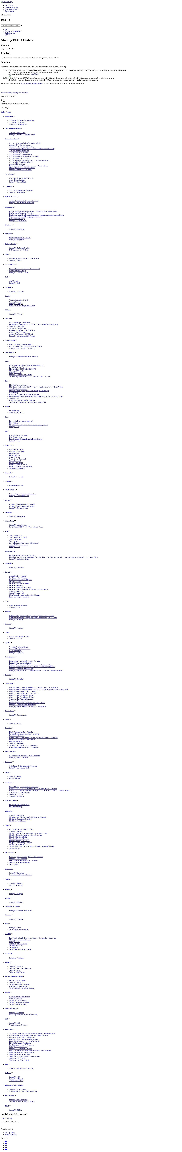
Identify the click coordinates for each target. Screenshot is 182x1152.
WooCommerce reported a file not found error (24, 1056)
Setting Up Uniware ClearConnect (20, 911)
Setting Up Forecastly (16, 477)
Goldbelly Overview (16, 485)
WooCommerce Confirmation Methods (22, 1052)
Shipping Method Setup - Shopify (20, 843)
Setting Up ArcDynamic (17, 192)
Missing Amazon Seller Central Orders (22, 168)
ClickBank (8, 287)
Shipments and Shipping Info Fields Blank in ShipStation (28, 817)
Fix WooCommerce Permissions (20, 1043)
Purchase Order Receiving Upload (20, 466)
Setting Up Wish (14, 1023)
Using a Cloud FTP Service (18, 332)
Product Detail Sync (16, 463)
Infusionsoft (8, 512)
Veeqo (7, 923)
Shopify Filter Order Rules (18, 837)
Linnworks (8, 563)
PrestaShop (8, 728)
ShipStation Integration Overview (20, 819)
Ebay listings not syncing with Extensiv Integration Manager (29, 391)
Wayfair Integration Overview (19, 1002)
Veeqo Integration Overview (18, 929)
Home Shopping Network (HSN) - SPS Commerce (26, 857)
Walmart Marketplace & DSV (14, 976)
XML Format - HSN (16, 1081)
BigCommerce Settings (17, 219)
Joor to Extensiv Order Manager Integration (23, 543)
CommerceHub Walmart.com (19, 701)
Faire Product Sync (15, 437)
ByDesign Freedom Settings (18, 250)
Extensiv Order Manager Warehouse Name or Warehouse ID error (31, 665)
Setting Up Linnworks (16, 567)
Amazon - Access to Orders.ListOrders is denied (25, 143)
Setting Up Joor (14, 547)
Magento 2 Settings (15, 585)
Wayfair (7, 992)
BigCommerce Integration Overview (21, 213)
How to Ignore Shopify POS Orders (21, 829)
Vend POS (8, 934)
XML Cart (8, 1073)
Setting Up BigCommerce (18, 221)
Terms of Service (10, 1134)
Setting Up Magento (16, 591)
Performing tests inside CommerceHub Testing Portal (27, 703)
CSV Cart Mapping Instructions (19, 323)
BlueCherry (8, 225)
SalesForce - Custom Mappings (19, 792)
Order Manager (10, 657)
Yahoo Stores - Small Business (14, 1085)
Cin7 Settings (13, 281)
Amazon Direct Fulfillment (13, 128)
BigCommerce (9, 207)
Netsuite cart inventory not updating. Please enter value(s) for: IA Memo (33, 618)
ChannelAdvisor (10, 264)
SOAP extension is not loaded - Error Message (24, 595)
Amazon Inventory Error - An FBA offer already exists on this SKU (31, 149)
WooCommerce (9, 1029)
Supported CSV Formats (17, 328)
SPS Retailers (13, 864)
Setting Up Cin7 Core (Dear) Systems (21, 348)
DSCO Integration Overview (19, 367)
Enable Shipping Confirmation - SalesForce (23, 787)
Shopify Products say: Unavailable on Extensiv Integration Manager (31, 846)
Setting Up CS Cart (15, 314)
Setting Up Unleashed (16, 919)
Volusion (7, 962)
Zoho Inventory (9, 1095)
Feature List (8, 445)
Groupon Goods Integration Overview (22, 506)
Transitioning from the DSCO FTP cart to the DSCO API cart (29, 376)
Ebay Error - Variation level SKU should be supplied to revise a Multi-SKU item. (36, 387)
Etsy (6, 417)
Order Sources (10, 33)
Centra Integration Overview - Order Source (24, 258)
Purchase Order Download (18, 465)
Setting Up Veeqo (15, 928)
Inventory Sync (14, 453)
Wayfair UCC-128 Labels (17, 1004)
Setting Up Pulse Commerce (18, 757)
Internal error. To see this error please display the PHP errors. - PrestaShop (33, 738)
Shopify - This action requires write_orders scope (25, 835)
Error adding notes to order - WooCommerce (24, 1041)
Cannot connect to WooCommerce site (22, 1037)
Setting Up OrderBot (16, 679)
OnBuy (7, 632)
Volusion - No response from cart (20, 968)
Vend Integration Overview (18, 944)
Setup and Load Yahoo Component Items (23, 1091)
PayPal (7, 719)
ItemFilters (34, 74)
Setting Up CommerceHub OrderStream (22, 705)
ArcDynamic (9, 186)
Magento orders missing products (20, 587)
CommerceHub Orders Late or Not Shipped (23, 693)
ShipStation (8, 811)
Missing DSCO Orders (17, 371)
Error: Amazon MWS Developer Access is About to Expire (29, 166)
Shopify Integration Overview (19, 839)
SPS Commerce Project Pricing (19, 862)
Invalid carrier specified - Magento (20, 580)
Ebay (6, 381)
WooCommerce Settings (17, 1058)
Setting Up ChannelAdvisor (18, 273)
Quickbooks (8, 762)
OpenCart (8, 643)
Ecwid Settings (14, 410)
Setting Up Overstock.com (18, 715)
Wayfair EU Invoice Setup (18, 1000)
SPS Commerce (9, 852)
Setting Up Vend (14, 942)
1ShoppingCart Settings (17, 122)
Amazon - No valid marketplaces (20, 145)
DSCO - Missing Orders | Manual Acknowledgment (26, 365)
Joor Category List (15, 535)
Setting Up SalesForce (16, 796)
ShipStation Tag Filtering (17, 821)
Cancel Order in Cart (16, 449)
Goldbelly (8, 481)
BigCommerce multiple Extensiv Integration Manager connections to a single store (36, 215)
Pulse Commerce (10, 751)
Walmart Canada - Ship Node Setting (21, 988)
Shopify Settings (14, 848)
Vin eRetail (8, 953)
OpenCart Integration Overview (19, 649)
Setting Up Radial (15, 776)
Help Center (9, 5)
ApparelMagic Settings (17, 180)
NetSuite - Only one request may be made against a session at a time (31, 616)
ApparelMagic (9, 174)
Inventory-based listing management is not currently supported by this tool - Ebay (36, 396)
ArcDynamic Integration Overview (21, 190)
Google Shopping (10, 489)
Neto (6, 601)
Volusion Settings (15, 970)
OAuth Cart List (14, 457)
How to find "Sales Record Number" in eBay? (24, 394)
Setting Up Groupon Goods (18, 508)
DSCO (7, 35)
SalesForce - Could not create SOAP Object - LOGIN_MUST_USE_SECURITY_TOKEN (40, 791)
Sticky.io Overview (15, 885)
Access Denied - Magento (18, 576)
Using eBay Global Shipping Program (22, 400)
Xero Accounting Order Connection (21, 1068)
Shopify (7, 825)
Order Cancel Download (17, 459)
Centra (7, 254)
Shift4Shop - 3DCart (11, 800)
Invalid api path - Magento (18, 578)
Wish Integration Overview (18, 1025)
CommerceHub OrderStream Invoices (21, 695)
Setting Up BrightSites (16, 239)
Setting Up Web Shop (16, 1013)
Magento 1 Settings (15, 582)
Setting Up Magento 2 (16, 593)
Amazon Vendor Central (17, 133)
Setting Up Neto (14, 607)
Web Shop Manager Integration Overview (23, 1015)
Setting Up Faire (14, 441)
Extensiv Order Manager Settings (20, 663)
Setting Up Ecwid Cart (16, 412)
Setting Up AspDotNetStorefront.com (21, 203)
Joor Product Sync (15, 539)
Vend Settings (13, 947)
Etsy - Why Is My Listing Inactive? (21, 421)
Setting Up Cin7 (14, 283)
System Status (9, 11)
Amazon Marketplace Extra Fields (20, 154)
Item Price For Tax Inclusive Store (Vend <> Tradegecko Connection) (32, 938)
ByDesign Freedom (10, 244)
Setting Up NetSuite (16, 619)
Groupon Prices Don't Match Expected (22, 504)
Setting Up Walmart (15, 982)
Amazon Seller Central (12, 139)
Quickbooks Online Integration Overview (23, 766)
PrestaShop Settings (15, 741)
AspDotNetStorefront (11, 197)
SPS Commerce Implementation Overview (23, 860)
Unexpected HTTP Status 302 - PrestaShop (23, 747)
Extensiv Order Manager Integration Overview (24, 661)
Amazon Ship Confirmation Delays (21, 162)
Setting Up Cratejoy (16, 304)
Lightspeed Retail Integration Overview (22, 555)
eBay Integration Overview (18, 389)
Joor (6, 531)
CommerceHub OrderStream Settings (21, 697)
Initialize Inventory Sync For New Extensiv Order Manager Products (32, 667)
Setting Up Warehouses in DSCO (20, 375)
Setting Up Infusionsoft (17, 516)
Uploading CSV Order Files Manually (22, 330)
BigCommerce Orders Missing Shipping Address (25, 217)
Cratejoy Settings (15, 302)
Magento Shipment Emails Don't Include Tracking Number (29, 589)
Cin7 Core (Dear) (10, 340)
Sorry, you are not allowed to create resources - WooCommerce (30, 1051)
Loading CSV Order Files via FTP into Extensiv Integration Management (33, 324)
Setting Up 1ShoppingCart (18, 124)
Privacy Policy (10, 1133)
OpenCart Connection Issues (18, 647)
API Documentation (11, 7)
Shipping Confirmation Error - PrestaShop (23, 745)
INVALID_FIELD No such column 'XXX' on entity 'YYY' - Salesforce (33, 789)
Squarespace (9, 869)
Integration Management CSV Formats (22, 336)
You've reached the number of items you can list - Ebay (27, 402)
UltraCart (8, 898)
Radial (7, 772)
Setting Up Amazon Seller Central (20, 170)
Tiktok (7, 1106)
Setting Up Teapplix (16, 894)
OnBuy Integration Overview (19, 636)
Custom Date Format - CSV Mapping (21, 334)
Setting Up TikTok (15, 1110)
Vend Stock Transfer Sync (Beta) (20, 949)
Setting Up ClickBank (16, 291)
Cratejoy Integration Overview (19, 300)
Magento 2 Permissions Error (19, 583)
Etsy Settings (13, 423)
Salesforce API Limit (16, 794)
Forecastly (8, 473)
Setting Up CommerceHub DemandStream (23, 357)
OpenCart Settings (15, 651)
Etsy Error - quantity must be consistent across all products (28, 425)
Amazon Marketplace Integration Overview (23, 156)
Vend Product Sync (15, 945)
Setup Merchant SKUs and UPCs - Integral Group (26, 527)
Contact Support (6, 1118)
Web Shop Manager (11, 1008)
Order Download (15, 461)
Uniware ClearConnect (12, 906)
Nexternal (8, 624)
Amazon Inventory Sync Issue (19, 151)
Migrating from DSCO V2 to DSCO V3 (22, 369)
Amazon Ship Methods (17, 164)
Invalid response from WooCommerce (22, 1045)
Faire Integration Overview (18, 435)
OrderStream (9, 683)
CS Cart (7, 310)
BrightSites (8, 233)
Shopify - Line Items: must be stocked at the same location (28, 833)
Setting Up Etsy (14, 427)
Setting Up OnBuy (15, 638)
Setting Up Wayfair (15, 998)
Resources (5, 15)
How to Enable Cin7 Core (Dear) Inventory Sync (25, 346)
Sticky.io (7, 879)
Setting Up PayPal (15, 723)
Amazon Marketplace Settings (19, 158)
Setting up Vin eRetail (16, 958)
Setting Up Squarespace (17, 873)
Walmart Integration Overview (19, 984)
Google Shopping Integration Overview (22, 494)
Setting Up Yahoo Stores (17, 1089)
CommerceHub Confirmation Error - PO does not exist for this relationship (34, 687)
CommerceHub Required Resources (21, 699)
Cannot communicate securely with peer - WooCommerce (28, 1035)
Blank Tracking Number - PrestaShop (21, 732)
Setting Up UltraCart (16, 902)
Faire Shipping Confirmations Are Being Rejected (25, 439)
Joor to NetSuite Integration (18, 545)
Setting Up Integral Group (18, 525)
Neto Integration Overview (18, 605)
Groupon (7, 500)
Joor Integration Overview (18, 537)
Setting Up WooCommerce (18, 1047)
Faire (6, 431)
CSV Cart (8, 318)
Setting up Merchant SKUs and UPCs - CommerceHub (27, 706)
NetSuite (7, 611)
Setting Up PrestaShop (16, 743)
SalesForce (8, 782)
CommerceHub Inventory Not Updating (22, 691)
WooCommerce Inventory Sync (19, 1054)
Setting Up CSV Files (16, 326)
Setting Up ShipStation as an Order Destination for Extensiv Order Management (36, 670)
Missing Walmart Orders (17, 980)
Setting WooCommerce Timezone (20, 1049)
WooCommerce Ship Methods (19, 1060)
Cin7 (6, 277)
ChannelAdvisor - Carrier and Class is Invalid (24, 269)
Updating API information (18, 986)
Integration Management (13, 31)
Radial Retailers (14, 778)
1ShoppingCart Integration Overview (21, 120)
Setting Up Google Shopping (19, 496)
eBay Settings (13, 393)
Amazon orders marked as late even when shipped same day (29, 160)
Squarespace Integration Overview (20, 875)
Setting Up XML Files (16, 1079)
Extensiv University (11, 9)
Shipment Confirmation (17, 468)
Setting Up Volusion (16, 966)
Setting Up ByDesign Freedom (19, 248)
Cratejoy (7, 296)
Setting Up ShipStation (17, 815)
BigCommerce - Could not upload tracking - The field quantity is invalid (33, 211)
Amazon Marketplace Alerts (18, 152)
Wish (6, 1019)
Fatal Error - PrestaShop (17, 736)
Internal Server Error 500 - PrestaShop (22, 740)
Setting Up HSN (14, 1077)
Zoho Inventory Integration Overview (21, 1101)
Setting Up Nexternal (16, 628)
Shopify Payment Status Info (18, 844)
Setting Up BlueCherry (17, 229)
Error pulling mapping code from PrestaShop (24, 734)
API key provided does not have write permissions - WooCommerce (32, 1033)
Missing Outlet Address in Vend (19, 940)
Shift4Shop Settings (15, 807)
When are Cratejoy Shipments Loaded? (22, 306)
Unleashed (8, 915)
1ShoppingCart (9, 116)
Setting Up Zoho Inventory (18, 1100)
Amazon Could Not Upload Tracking (21, 147)
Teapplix (7, 889)
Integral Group (9, 521)
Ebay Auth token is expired (18, 385)
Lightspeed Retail (10, 551)
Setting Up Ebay (14, 398)
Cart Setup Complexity (17, 451)
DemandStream (9, 352)
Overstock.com (9, 711)
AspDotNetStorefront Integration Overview (23, 201)
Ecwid (7, 406)
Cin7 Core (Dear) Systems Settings (21, 344)
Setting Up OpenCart (16, 653)
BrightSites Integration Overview (20, 238)
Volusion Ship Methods (17, 972)
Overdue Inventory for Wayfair (19, 997)
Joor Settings (13, 541)
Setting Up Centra (15, 260)
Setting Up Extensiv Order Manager (21, 669)
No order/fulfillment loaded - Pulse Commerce (24, 756)
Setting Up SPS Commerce (18, 859)
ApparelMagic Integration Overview (21, 178)
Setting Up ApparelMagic (17, 182)
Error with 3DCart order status (19, 805)
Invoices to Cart (14, 455)
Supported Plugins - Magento (19, 597)
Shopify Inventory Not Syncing (19, 841)
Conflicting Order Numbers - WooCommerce (24, 1039)
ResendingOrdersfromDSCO (31, 83)
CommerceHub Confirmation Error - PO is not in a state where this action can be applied (38, 689)
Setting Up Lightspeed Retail (19, 559)
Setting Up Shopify (15, 831)
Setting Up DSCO (15, 373)
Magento (7, 572)
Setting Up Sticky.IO (16, 883)
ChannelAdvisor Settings (17, 271)
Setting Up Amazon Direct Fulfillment (22, 135)
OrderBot (8, 675)
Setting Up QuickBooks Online (19, 768)
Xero (6, 1064)
